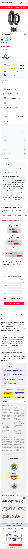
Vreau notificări (5, 523)
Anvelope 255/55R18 (7, 445)
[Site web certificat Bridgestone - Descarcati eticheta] (14, 485)
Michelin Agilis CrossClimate (17, 421)
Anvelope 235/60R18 (7, 447)
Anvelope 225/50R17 (19, 441)
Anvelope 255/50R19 (19, 445)
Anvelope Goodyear (7, 412)
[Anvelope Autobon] (6, 2)
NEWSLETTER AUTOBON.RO (10, 495)
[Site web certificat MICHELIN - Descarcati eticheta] (14, 459)
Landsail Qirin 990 (6, 415)
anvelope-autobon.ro (11, 528)
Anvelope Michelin (6, 407)
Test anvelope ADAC (19, 423)
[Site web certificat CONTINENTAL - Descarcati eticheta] (14, 476)
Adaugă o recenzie (14, 303)
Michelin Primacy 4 (18, 416)
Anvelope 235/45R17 (19, 439)
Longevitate (20, 215)
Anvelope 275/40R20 (19, 447)
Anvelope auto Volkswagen (17, 408)
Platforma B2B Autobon (17, 431)
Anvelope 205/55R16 (7, 439)
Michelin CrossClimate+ (17, 419)
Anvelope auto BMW (19, 412)
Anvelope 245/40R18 (7, 450)
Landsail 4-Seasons (7, 419)
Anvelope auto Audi (19, 410)
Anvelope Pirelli (6, 409)
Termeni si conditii (17, 525)
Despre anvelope (18, 433)
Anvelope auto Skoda (19, 413)
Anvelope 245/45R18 (7, 449)
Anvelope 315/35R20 (19, 450)
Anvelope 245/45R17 (19, 444)
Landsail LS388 (6, 418)
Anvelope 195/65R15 (7, 442)
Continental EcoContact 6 (5, 430)
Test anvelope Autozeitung (17, 428)
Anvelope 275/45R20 (19, 449)
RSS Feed (8, 525)
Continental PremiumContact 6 (6, 427)
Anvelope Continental (7, 410)
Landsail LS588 (6, 416)
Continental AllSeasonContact (6, 432)
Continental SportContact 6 (6, 424)
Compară (24, 34)
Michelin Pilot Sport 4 (19, 415)
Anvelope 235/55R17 (19, 442)
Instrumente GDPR (21, 523)
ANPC (12, 523)
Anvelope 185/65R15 (7, 444)
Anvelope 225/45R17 (7, 441)
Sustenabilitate (12, 215)
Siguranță (4, 215)
